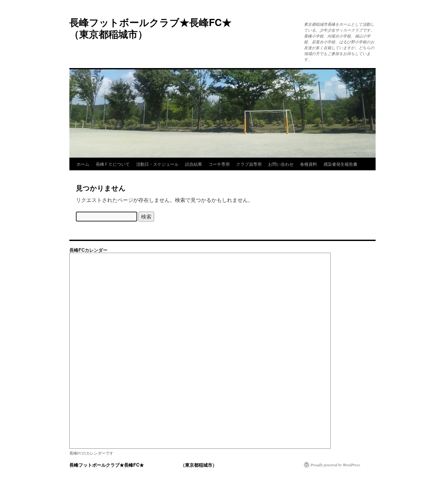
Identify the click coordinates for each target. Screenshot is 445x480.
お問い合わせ (281, 164)
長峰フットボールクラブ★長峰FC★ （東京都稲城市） (189, 28)
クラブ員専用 (249, 164)
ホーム (83, 164)
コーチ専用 (219, 164)
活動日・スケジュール (157, 164)
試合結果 (193, 164)
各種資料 (308, 164)
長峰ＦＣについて (113, 164)
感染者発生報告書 (340, 164)
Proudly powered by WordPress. (335, 464)
